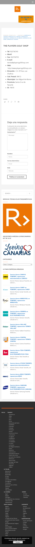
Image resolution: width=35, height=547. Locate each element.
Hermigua (7, 497)
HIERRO (24, 492)
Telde (6, 533)
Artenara (7, 510)
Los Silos (11, 443)
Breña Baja (8, 474)
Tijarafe (7, 488)
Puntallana (8, 483)
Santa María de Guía (10, 530)
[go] (29, 193)
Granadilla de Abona (14, 453)
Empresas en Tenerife (12, 39)
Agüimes (7, 508)
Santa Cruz (11, 458)
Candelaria (11, 424)
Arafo (10, 418)
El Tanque (11, 429)
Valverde (25, 497)
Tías (24, 515)
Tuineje (25, 522)
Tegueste (11, 465)
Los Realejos (12, 441)
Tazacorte (7, 486)
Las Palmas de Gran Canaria (12, 520)
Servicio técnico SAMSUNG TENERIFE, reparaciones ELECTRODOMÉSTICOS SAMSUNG (21, 387)
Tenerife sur (12, 414)
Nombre (10, 154)
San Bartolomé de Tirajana (11, 523)
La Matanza (12, 438)
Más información (21, 540)
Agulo (6, 494)
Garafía (7, 478)
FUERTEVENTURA (26, 518)
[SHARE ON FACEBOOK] (8, 101)
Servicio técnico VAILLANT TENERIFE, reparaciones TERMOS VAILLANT (20, 326)
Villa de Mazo (8, 490)
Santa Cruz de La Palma (11, 485)
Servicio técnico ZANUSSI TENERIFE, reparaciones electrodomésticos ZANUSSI (18, 276)
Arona (10, 421)
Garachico (11, 450)
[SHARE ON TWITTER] (4, 101)
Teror (6, 535)
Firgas (6, 513)
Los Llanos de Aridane (10, 479)
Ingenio (7, 516)
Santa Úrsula (12, 460)
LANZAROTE (25, 504)
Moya (6, 525)
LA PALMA (6, 469)
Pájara (24, 524)
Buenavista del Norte (14, 423)
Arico (10, 419)
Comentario (11, 132)
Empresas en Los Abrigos (16, 38)
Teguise (25, 513)
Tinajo (24, 511)
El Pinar (25, 494)
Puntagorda (8, 481)
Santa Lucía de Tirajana (11, 528)
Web (8, 168)
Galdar (7, 515)
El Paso (7, 476)
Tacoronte (11, 463)
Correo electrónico (13, 161)
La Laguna (11, 436)
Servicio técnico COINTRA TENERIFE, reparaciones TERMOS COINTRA (20, 339)
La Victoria (11, 445)
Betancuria (25, 527)
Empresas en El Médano (14, 36)
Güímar (11, 431)
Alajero (7, 495)
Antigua (25, 529)
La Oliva (25, 526)
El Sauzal (11, 428)
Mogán (7, 521)
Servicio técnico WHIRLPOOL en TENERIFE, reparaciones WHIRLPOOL (20, 300)
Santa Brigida (8, 527)
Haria (24, 510)
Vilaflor (10, 467)
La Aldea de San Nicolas (11, 518)
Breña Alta (7, 473)
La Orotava (11, 440)
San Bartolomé (26, 508)
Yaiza (24, 516)
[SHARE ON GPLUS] (11, 101)
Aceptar (18, 542)
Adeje (10, 416)
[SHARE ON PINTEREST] (15, 101)
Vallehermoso (8, 502)
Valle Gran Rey (9, 500)
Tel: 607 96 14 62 (26, 18)
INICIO (3, 412)
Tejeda (7, 532)
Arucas (7, 511)
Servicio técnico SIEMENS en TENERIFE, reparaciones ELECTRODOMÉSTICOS (19, 313)
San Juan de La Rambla (14, 457)
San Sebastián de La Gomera (12, 499)
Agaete (7, 506)
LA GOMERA (7, 492)
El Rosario (11, 426)
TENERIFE (9, 412)
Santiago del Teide (13, 462)
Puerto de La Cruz (13, 455)
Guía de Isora (12, 452)
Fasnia (10, 448)
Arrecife (25, 506)
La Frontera (26, 495)
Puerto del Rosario (27, 520)
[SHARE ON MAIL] (18, 101)
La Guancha (12, 435)
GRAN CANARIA (8, 504)
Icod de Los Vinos (13, 433)
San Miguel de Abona (14, 446)
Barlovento (8, 471)
